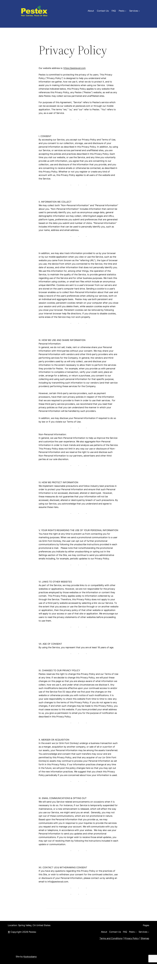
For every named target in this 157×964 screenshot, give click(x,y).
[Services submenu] (139, 11)
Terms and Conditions (110, 938)
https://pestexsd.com (74, 68)
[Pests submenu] (125, 11)
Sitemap (145, 938)
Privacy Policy (131, 938)
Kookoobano (30, 956)
